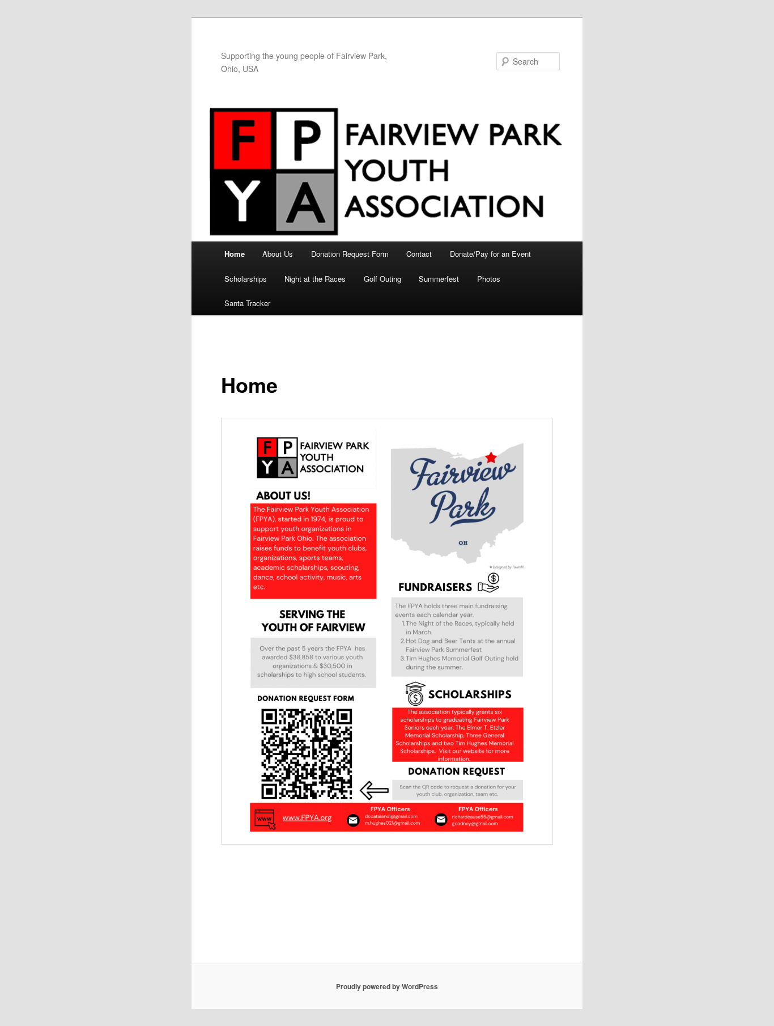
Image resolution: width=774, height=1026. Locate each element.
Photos (488, 278)
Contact (419, 253)
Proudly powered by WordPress (387, 986)
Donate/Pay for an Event (490, 253)
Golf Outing (382, 278)
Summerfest (439, 278)
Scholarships (245, 278)
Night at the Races (315, 278)
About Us (277, 253)
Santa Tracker (247, 303)
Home (234, 253)
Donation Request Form (350, 253)
